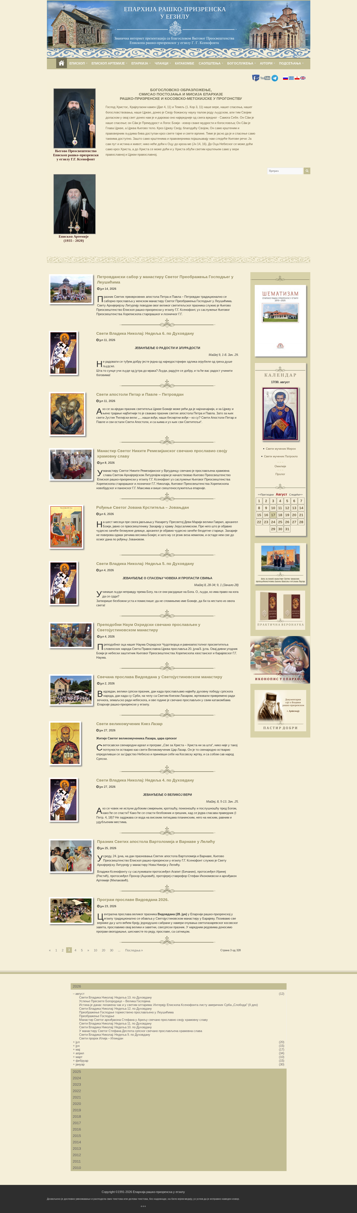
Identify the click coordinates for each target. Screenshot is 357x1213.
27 (294, 522)
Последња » (134, 950)
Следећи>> (296, 494)
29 (273, 529)
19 (287, 515)
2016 (77, 1129)
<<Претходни (266, 494)
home (61, 63)
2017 (77, 1123)
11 (280, 508)
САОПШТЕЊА (210, 63)
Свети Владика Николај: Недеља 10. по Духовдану (115, 1027)
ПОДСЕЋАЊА (290, 63)
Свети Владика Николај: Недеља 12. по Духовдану (115, 1008)
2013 (77, 1148)
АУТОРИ (266, 63)
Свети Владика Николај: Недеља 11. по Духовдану (115, 1023)
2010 (77, 1168)
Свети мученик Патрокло (281, 456)
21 (301, 515)
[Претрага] (307, 171)
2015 (77, 1136)
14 (301, 508)
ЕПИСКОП (77, 63)
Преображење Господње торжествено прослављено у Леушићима (126, 1012)
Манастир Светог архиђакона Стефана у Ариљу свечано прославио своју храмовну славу (143, 1019)
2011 (77, 1161)
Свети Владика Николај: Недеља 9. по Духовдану (114, 1034)
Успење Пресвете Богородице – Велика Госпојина (114, 1001)
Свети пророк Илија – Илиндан (101, 1038)
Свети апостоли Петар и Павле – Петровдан (139, 394)
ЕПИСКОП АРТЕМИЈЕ (108, 63)
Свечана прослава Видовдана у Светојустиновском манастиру (159, 677)
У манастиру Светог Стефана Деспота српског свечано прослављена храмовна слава (140, 1031)
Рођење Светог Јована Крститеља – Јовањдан (142, 507)
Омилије (280, 466)
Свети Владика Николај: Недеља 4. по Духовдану (145, 780)
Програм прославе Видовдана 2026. (133, 899)
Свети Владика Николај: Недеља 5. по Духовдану (145, 563)
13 (294, 508)
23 (266, 522)
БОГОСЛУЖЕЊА (240, 63)
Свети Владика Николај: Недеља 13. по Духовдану (115, 997)
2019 (77, 1110)
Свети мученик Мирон (281, 448)
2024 (77, 1078)
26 (287, 522)
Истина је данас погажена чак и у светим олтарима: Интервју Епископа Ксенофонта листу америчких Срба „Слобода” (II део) (168, 1005)
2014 (77, 1142)
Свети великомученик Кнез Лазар (129, 724)
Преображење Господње (96, 1016)
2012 (77, 1155)
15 (259, 515)
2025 (77, 1072)
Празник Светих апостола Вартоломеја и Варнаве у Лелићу (156, 841)
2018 (77, 1116)
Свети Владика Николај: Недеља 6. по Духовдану (145, 333)
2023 (77, 1084)
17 (273, 515)
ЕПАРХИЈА (139, 63)
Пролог (280, 474)
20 (103, 950)
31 (287, 529)
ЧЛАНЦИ (161, 63)
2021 (77, 1097)
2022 (77, 1091)
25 (280, 522)
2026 (77, 986)
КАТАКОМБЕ (184, 63)
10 (95, 950)
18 (280, 515)
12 (287, 508)
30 (111, 950)
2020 (77, 1104)
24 (273, 522)
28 (301, 522)
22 (259, 522)
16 (266, 515)
